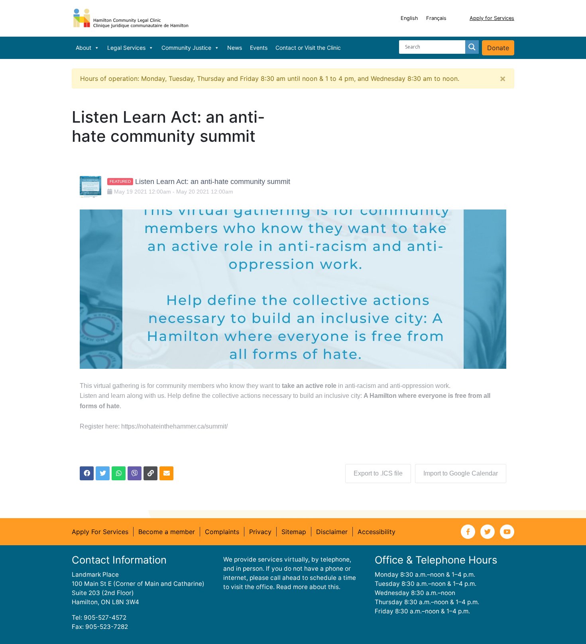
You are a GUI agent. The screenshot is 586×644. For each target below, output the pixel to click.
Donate (498, 48)
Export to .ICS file (378, 473)
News (234, 47)
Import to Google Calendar (460, 473)
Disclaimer (332, 532)
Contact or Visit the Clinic (308, 47)
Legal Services (126, 47)
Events (258, 47)
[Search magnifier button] (472, 47)
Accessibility (376, 532)
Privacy (260, 532)
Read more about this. (308, 587)
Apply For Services (100, 532)
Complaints (222, 532)
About (83, 47)
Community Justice (186, 47)
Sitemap (293, 532)
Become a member (166, 532)
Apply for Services (492, 18)
